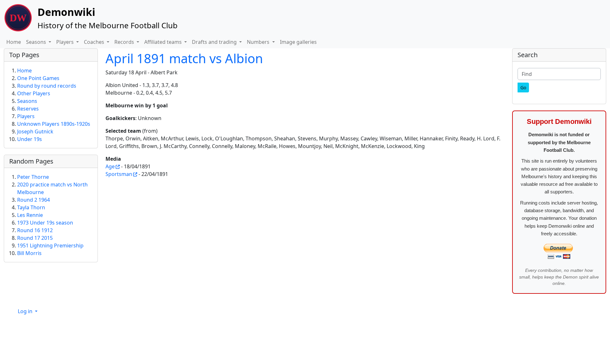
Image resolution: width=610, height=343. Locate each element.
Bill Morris (29, 253)
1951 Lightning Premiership (50, 245)
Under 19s (29, 139)
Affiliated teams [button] (163, 41)
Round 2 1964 (33, 199)
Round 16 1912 (35, 230)
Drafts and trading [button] (215, 41)
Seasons (27, 101)
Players (26, 116)
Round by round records (46, 85)
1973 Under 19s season (45, 222)
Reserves (28, 108)
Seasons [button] (36, 41)
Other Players (33, 93)
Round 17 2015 (35, 237)
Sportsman (118, 174)
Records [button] (124, 41)
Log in (26, 311)
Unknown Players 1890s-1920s (53, 123)
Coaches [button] (94, 41)
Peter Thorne (33, 176)
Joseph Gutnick (35, 131)
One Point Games (38, 78)
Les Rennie (30, 215)
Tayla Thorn (31, 207)
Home (13, 41)
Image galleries (298, 41)
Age (110, 166)
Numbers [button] (259, 41)
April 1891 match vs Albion (184, 58)
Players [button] (65, 41)
